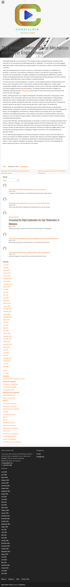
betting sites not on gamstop (10, 428)
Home (17, 579)
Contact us (11, 579)
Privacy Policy (25, 579)
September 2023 (7, 344)
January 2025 (6, 306)
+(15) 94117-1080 (7, 465)
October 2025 (6, 281)
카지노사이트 (25, 91)
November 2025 (7, 279)
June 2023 (6, 353)
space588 (5, 412)
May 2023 (5, 355)
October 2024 (6, 314)
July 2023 (5, 350)
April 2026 (5, 268)
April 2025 (5, 298)
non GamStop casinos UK (10, 436)
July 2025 (5, 290)
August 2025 (6, 287)
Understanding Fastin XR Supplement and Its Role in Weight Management (38, 238)
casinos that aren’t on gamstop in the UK (14, 379)
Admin (4, 166)
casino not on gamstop (9, 398)
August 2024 (6, 320)
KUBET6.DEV (6, 431)
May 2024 (5, 328)
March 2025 (6, 300)
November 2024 (7, 311)
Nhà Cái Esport (13, 189)
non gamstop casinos (8, 390)
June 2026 (6, 265)
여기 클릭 (6, 373)
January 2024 (6, 333)
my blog (38, 454)
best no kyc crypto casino (10, 406)
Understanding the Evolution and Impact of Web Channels (34, 203)
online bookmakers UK (9, 395)
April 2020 (5, 366)
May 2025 (5, 295)
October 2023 (6, 342)
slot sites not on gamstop (9, 387)
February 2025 (7, 303)
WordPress (22, 585)
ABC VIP (5, 401)
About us (3, 579)
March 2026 (6, 270)
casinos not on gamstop (9, 381)
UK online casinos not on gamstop (12, 442)
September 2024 (7, 317)
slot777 (5, 371)
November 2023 (7, 339)
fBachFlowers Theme (7, 585)
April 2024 (5, 331)
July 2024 (5, 322)
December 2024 (7, 309)
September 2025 (7, 284)
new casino (6, 376)
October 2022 (6, 361)
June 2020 (6, 364)
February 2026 (7, 273)
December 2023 (7, 336)
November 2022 (7, 358)
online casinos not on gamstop (11, 392)
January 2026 (6, 276)
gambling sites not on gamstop (11, 409)
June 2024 (6, 325)
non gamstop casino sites (10, 403)
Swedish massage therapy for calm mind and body (32, 189)
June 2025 (6, 292)
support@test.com (8, 463)
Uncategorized (24, 166)
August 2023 (6, 347)
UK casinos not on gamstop (10, 384)
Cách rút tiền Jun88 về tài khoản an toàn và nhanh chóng (34, 252)
